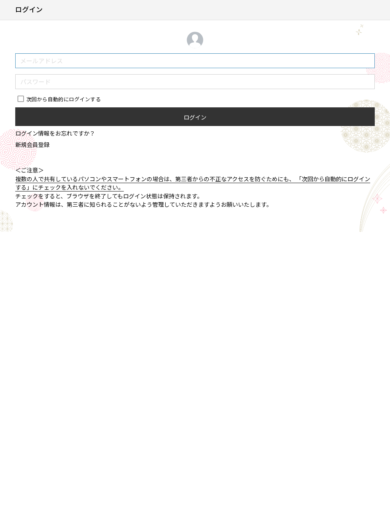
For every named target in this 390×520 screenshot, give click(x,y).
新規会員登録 (32, 144)
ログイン (195, 117)
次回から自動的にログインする (63, 99)
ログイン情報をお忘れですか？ (55, 133)
